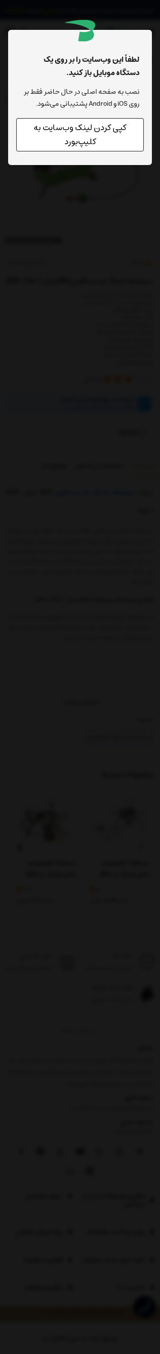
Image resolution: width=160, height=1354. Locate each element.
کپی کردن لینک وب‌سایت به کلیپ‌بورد (80, 135)
